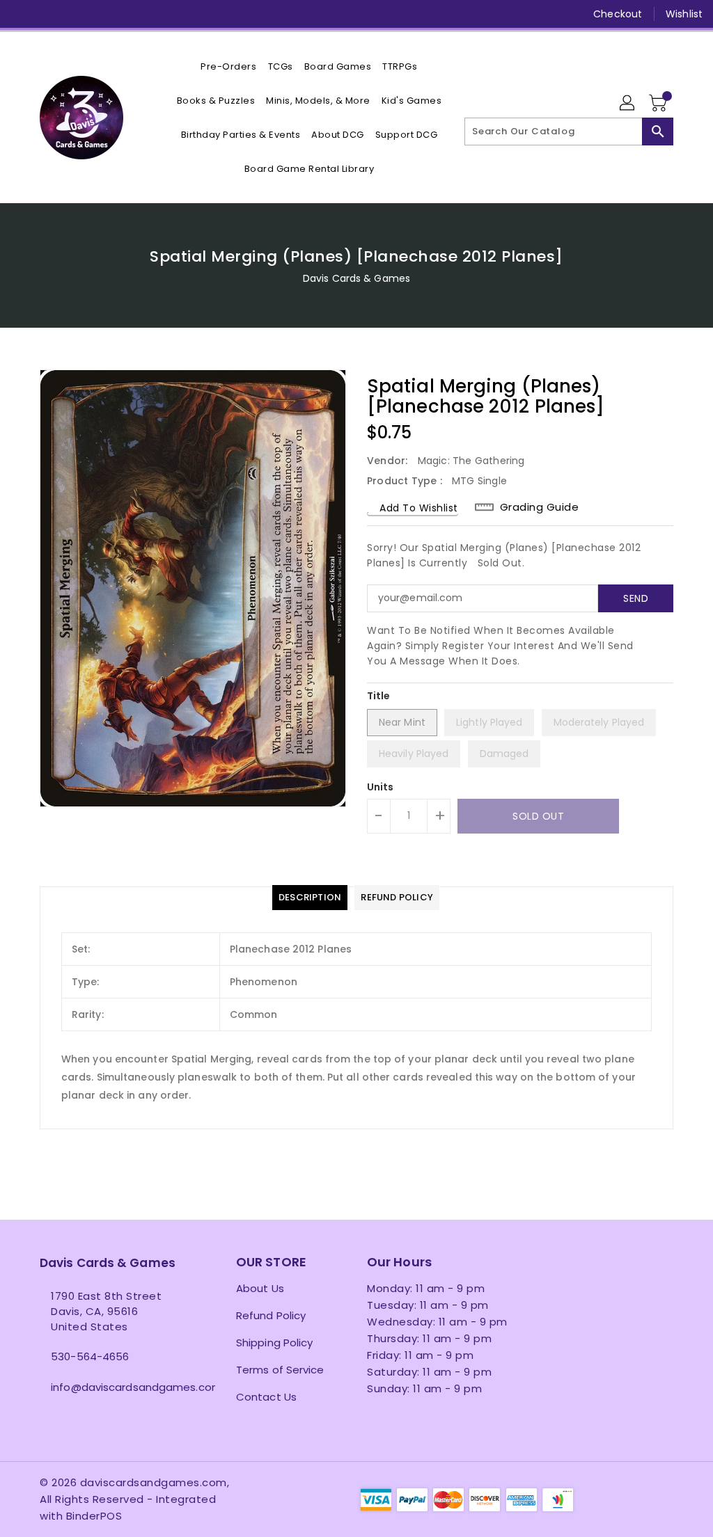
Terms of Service (280, 1369)
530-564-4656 (90, 1356)
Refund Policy (271, 1315)
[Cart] (659, 104)
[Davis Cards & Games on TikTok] (172, 13)
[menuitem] (228, 66)
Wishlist (684, 14)
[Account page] (628, 104)
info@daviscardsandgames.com (112, 1387)
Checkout (617, 14)
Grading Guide (539, 507)
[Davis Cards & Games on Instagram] (71, 13)
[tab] (309, 897)
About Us (260, 1288)
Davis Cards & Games (356, 278)
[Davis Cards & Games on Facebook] (21, 13)
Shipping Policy (274, 1342)
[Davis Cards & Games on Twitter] (46, 13)
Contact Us (266, 1396)
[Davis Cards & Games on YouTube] (96, 13)
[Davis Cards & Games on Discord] (121, 13)
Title (379, 696)
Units (380, 787)
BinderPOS (94, 1515)
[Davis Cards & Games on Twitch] (147, 13)
